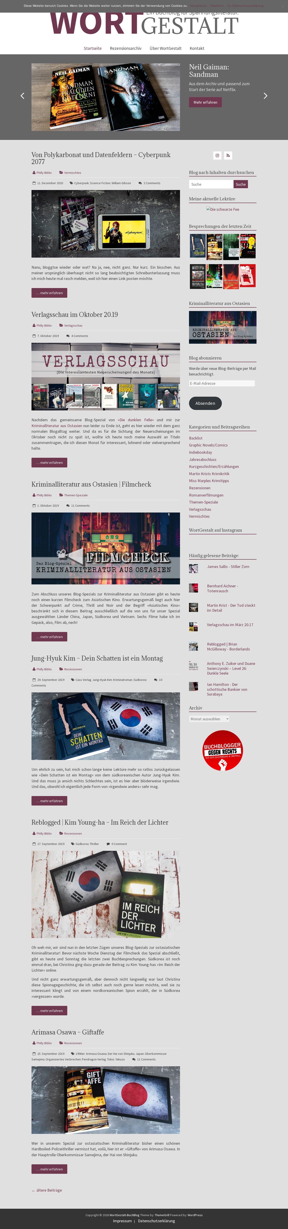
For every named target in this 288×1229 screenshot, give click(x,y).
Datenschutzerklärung (156, 1220)
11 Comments (80, 506)
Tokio (110, 1059)
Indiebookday (200, 452)
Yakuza (120, 1059)
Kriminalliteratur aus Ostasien (57, 425)
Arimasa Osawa (96, 1054)
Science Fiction (100, 183)
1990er (80, 1054)
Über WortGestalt (166, 48)
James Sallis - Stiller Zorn (228, 566)
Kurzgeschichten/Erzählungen (214, 466)
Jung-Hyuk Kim (102, 680)
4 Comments (79, 336)
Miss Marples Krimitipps (209, 480)
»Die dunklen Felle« (136, 419)
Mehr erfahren (205, 102)
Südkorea (139, 680)
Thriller (94, 844)
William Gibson (121, 183)
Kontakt (197, 48)
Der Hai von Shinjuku (121, 1054)
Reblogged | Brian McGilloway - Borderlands (228, 646)
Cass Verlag (83, 680)
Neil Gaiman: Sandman (209, 71)
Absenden (205, 403)
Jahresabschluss (202, 459)
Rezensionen (73, 669)
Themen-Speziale (76, 495)
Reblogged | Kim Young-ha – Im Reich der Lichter (100, 822)
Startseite (93, 48)
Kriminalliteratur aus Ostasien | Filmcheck (91, 484)
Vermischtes (72, 173)
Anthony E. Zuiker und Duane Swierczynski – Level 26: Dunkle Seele (231, 668)
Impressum (122, 1220)
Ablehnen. (217, 5)
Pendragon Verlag (94, 1059)
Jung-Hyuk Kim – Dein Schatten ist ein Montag (97, 658)
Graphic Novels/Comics (208, 445)
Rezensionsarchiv (126, 48)
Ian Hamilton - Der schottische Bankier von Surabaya (227, 689)
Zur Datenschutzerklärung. (245, 5)
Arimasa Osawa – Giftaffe (68, 1032)
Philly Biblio (44, 173)
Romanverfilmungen (206, 495)
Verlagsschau (73, 325)
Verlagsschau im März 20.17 (230, 624)
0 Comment (119, 844)
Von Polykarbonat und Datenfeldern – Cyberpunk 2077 (101, 158)
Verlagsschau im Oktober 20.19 (75, 315)
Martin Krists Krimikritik (209, 473)
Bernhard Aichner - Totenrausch (222, 588)
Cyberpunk (81, 183)
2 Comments (151, 183)
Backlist (195, 438)
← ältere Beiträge (47, 1190)
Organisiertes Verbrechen (63, 1059)
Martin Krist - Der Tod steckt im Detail (231, 608)
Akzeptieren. (199, 5)
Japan (140, 1054)
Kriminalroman (122, 680)
